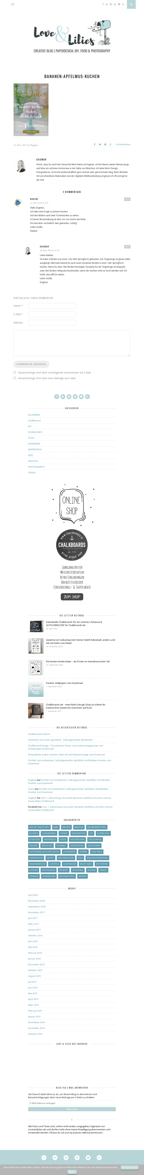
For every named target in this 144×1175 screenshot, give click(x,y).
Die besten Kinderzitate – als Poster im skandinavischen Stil (78, 661)
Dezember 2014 (36, 1022)
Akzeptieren (129, 1167)
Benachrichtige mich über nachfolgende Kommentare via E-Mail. (54, 372)
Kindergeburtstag (97, 858)
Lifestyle (54, 864)
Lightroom (69, 864)
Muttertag (102, 864)
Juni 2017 (32, 918)
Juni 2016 (32, 941)
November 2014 (36, 1028)
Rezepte (63, 870)
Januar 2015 (34, 1016)
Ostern (34, 870)
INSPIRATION (34, 449)
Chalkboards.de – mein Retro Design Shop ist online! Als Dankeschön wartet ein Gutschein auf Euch (75, 706)
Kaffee (50, 858)
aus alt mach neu (39, 827)
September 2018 (36, 906)
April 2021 (33, 895)
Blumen (34, 833)
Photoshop (48, 870)
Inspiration (36, 858)
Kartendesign (66, 858)
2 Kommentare (123, 144)
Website (18, 322)
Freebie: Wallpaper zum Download (64, 683)
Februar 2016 (35, 952)
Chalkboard (34, 420)
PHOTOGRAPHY (36, 466)
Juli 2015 (32, 981)
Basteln (79, 827)
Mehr (72, 1171)
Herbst (83, 851)
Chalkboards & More (39, 734)
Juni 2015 (32, 987)
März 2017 (33, 923)
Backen (66, 827)
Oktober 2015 (35, 970)
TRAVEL (32, 472)
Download (103, 833)
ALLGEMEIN (34, 414)
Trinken (34, 876)
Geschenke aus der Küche (44, 851)
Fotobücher (77, 839)
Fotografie (95, 839)
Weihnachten (67, 876)
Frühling (47, 845)
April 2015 (33, 999)
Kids (80, 858)
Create (64, 833)
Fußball (61, 845)
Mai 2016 (32, 947)
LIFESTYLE (33, 461)
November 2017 (36, 912)
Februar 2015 (35, 1010)
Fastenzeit (50, 839)
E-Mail (18, 314)
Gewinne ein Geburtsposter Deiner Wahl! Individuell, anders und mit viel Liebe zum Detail (80, 641)
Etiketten (35, 839)
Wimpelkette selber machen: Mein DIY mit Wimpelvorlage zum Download (66, 754)
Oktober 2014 (35, 1033)
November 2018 (36, 900)
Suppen (91, 870)
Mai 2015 (32, 993)
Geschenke (94, 845)
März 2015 (33, 1004)
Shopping (77, 870)
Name (18, 305)
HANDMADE (34, 443)
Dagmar (34, 145)
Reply (127, 199)
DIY (29, 426)
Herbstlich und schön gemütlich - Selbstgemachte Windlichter (60, 739)
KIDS (30, 455)
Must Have (86, 864)
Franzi (31, 788)
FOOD (31, 437)
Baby (56, 827)
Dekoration (78, 833)
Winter (82, 876)
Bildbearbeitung (96, 827)
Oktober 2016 (35, 935)
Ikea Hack (96, 851)
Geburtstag (77, 845)
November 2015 (36, 964)
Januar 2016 (34, 958)
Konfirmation (37, 864)
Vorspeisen (48, 876)
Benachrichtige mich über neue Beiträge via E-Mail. (47, 378)
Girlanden (69, 851)
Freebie (34, 845)
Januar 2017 (34, 929)
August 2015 (34, 976)
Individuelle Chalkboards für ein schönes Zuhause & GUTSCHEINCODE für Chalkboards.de (74, 623)
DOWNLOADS (35, 432)
